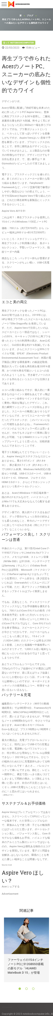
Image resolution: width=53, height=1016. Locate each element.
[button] (20, 989)
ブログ (30, 15)
